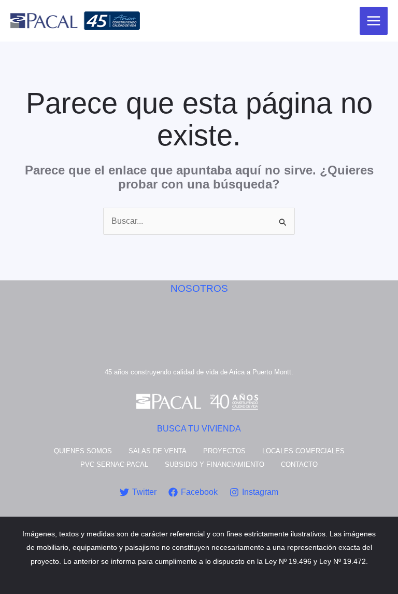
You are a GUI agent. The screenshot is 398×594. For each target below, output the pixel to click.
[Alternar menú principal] (374, 21)
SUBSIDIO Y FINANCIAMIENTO (214, 464)
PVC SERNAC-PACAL (114, 464)
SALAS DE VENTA (158, 451)
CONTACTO (299, 464)
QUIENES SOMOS (83, 451)
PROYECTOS (224, 451)
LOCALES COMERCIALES (303, 451)
